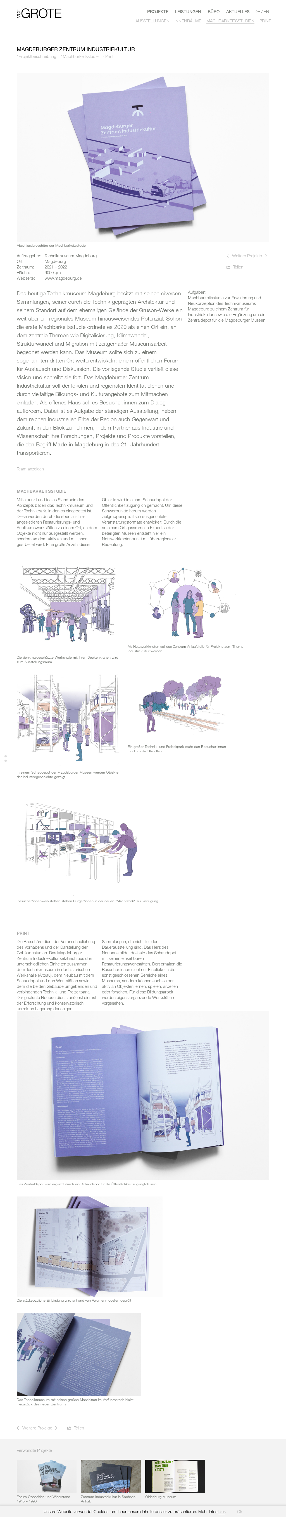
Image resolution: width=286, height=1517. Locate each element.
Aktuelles (238, 11)
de (257, 11)
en (266, 11)
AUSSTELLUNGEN (152, 20)
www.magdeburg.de (63, 278)
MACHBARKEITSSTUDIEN (230, 20)
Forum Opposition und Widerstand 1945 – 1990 (43, 1498)
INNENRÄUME (188, 20)
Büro (214, 11)
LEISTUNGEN (188, 11)
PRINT (265, 20)
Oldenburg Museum (160, 1496)
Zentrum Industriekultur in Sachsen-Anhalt (109, 1498)
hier (221, 1511)
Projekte (157, 11)
